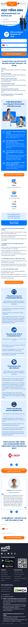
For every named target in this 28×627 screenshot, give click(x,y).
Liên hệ (3, 580)
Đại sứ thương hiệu (5, 578)
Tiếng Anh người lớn (19, 574)
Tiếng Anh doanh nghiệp (20, 578)
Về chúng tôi (4, 572)
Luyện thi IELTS (17, 576)
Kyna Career (4, 574)
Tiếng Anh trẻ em (18, 572)
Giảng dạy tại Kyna (6, 576)
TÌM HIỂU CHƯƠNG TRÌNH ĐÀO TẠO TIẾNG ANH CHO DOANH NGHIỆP (14, 470)
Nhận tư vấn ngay (12, 4)
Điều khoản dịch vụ (6, 591)
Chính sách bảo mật (6, 589)
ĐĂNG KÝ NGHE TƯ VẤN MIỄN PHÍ (14, 174)
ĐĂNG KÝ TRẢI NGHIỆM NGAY (14, 54)
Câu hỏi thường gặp (6, 587)
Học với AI (16, 580)
